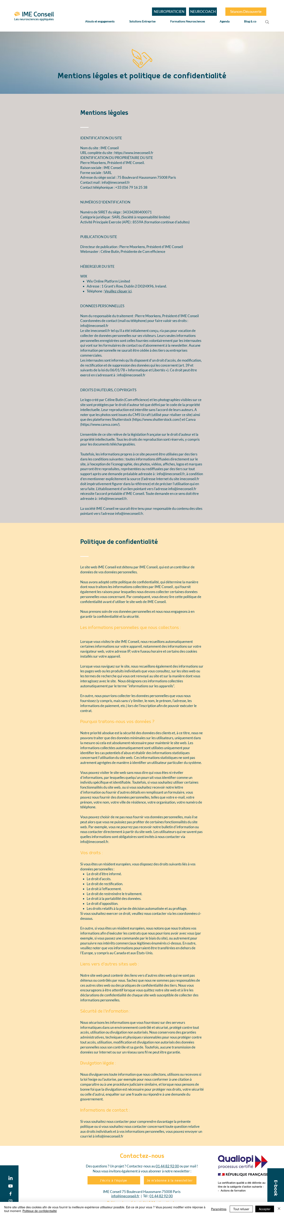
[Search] (267, 22)
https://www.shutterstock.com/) (157, 419)
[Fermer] (279, 1209)
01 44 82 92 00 (167, 1166)
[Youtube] (10, 1186)
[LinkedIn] (10, 1178)
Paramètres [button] (218, 1209)
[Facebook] (10, 1193)
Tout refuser (241, 1209)
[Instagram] (10, 1201)
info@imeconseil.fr (116, 182)
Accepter (264, 1209)
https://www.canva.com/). (100, 424)
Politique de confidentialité (39, 1211)
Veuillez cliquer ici (118, 291)
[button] (275, 1188)
